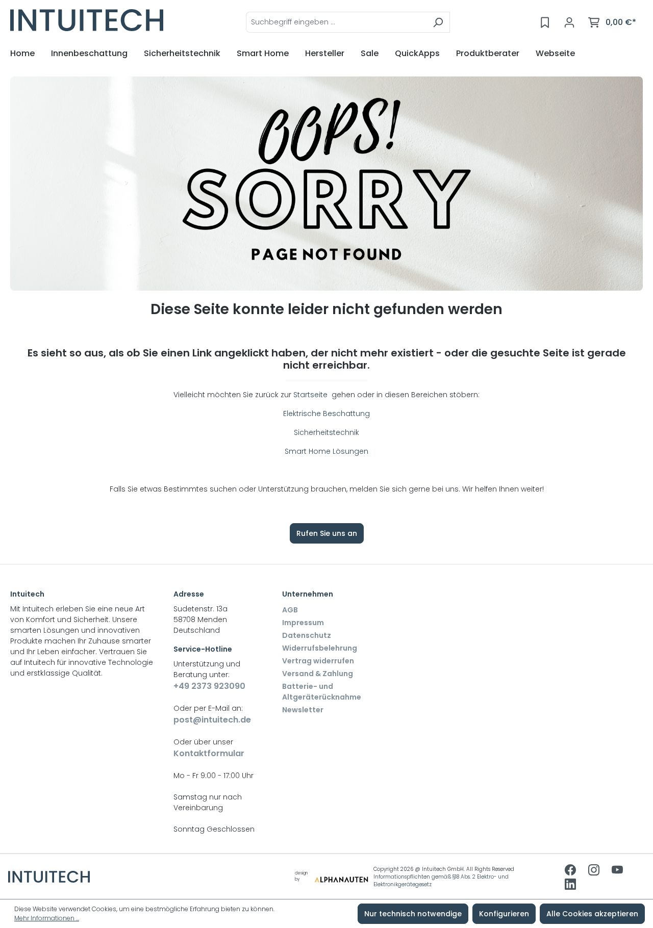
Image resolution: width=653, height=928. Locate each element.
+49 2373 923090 (209, 686)
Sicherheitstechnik (326, 432)
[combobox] (336, 22)
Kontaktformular (208, 753)
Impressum (303, 622)
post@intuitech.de (212, 720)
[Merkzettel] (545, 22)
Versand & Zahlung (317, 673)
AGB (290, 610)
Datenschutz (306, 635)
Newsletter (302, 710)
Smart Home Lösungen (326, 451)
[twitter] (617, 871)
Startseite (311, 395)
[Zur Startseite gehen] (86, 20)
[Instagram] (595, 871)
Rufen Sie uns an (326, 533)
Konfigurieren (504, 914)
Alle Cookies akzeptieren (592, 914)
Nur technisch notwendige (413, 914)
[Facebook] (571, 871)
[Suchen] (438, 22)
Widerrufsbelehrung (319, 648)
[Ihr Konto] (569, 22)
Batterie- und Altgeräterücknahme (321, 691)
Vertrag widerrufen (318, 661)
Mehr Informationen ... (46, 918)
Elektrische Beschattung (326, 413)
